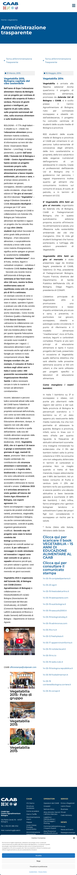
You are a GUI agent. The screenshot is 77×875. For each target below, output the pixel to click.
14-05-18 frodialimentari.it (55, 675)
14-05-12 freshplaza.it (53, 636)
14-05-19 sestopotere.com (55, 598)
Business (64, 809)
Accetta (39, 855)
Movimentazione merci (33, 818)
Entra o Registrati (68, 803)
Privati (63, 812)
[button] (74, 838)
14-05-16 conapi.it (51, 691)
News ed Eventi (67, 829)
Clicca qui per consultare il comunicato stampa (55, 568)
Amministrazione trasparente (33, 833)
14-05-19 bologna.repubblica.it (58, 668)
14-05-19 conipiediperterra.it (56, 578)
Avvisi (63, 826)
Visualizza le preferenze (38, 866)
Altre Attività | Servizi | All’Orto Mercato (52, 813)
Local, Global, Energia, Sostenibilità (31, 827)
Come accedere (32, 811)
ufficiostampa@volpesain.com (23, 667)
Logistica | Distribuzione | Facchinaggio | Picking (49, 820)
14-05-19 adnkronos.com (55, 623)
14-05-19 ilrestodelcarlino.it (56, 591)
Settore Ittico (49, 809)
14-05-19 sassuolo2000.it (55, 610)
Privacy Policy (42, 871)
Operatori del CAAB (51, 803)
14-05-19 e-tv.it (50, 630)
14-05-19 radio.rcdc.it (53, 662)
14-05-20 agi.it (50, 585)
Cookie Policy (33, 871)
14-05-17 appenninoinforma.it (57, 642)
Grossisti (47, 806)
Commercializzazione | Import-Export (52, 827)
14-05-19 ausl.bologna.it (54, 604)
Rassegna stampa (68, 833)
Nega (38, 861)
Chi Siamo (30, 803)
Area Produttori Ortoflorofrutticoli (51, 832)
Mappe (29, 822)
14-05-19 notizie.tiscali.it (54, 649)
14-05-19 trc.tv (49, 655)
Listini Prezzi (66, 806)
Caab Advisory (66, 815)
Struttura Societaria (30, 807)
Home (3, 20)
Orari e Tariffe (31, 814)
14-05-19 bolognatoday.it (55, 617)
